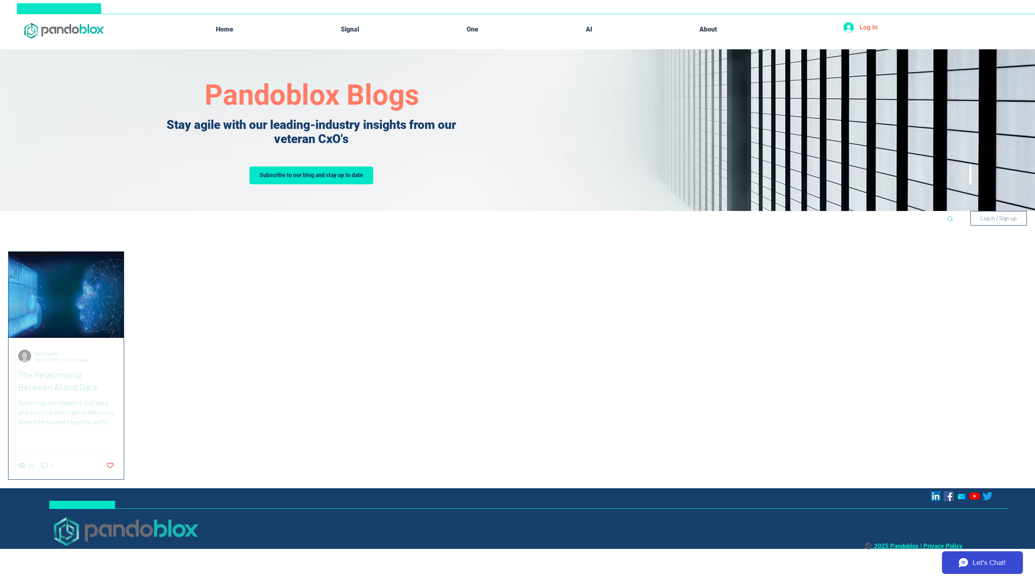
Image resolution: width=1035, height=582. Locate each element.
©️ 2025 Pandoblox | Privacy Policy (914, 546)
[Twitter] (987, 496)
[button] (950, 219)
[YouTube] (975, 496)
